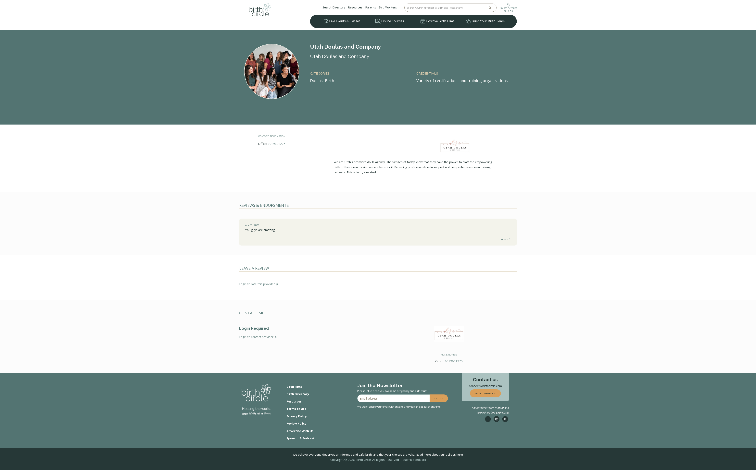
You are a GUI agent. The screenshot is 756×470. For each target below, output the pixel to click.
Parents (370, 7)
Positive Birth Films (439, 21)
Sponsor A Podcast (300, 438)
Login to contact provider (256, 337)
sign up (439, 398)
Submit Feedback (414, 460)
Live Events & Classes (344, 21)
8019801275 (276, 144)
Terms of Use (296, 409)
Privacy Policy (296, 416)
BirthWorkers (388, 7)
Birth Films (294, 387)
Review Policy (296, 423)
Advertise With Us (299, 431)
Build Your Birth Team (488, 21)
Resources (355, 7)
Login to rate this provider (257, 284)
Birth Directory (297, 394)
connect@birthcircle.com (485, 386)
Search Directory (333, 7)
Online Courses (392, 21)
